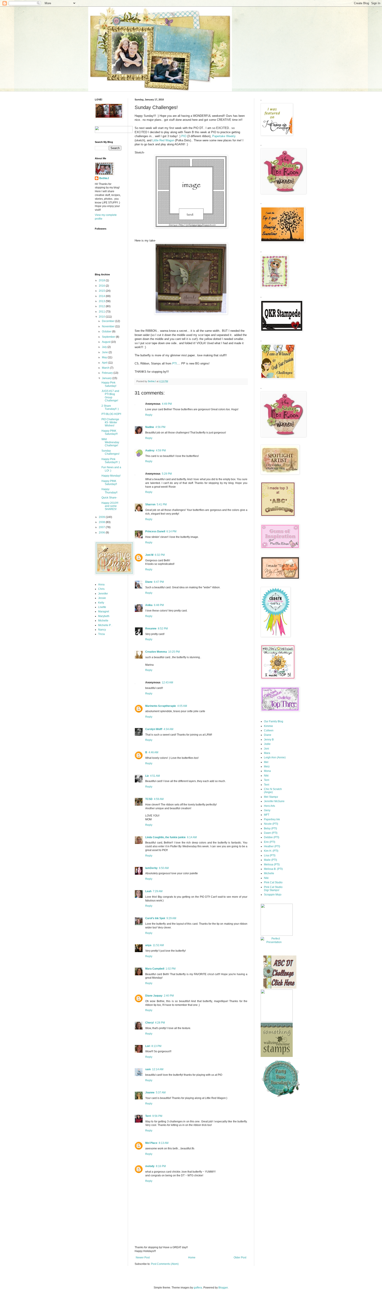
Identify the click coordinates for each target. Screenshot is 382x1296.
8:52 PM (163, 628)
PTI (174, 363)
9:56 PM (157, 1116)
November (108, 326)
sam (148, 1069)
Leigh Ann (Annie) (275, 757)
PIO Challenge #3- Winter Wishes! (110, 422)
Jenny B (269, 739)
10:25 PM (174, 651)
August (106, 341)
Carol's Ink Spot (155, 918)
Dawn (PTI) (270, 832)
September (109, 336)
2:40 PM (169, 995)
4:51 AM (155, 775)
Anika (149, 605)
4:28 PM (160, 1022)
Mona (267, 771)
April (105, 362)
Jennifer (103, 593)
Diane (149, 581)
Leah (148, 891)
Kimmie (268, 726)
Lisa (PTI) (269, 855)
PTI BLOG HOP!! (111, 414)
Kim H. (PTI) (271, 850)
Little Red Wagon (163, 140)
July (104, 347)
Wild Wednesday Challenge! (110, 442)
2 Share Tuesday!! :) (110, 407)
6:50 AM (164, 868)
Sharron (150, 504)
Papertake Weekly (224, 136)
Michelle (103, 620)
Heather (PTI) (272, 846)
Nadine (149, 427)
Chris (101, 588)
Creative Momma (156, 651)
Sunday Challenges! (110, 452)
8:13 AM (163, 1143)
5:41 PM (162, 504)
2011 (102, 311)
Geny (267, 810)
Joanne (150, 1092)
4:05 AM (182, 705)
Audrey (150, 450)
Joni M (149, 554)
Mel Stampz (271, 796)
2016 (102, 285)
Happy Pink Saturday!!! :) (110, 461)
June (105, 352)
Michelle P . (105, 625)
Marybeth (103, 616)
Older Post (240, 1257)
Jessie (102, 598)
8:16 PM (161, 1166)
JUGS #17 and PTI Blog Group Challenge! (110, 395)
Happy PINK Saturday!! (109, 482)
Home (191, 1257)
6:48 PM (159, 605)
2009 (102, 517)
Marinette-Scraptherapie (160, 705)
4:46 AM (153, 752)
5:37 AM (161, 1092)
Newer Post (143, 1257)
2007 (102, 527)
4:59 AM (159, 799)
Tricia (101, 634)
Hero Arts (269, 805)
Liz (147, 775)
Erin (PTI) (269, 842)
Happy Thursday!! (109, 491)
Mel (266, 762)
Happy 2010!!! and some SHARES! (109, 506)
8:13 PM (156, 1046)
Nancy (102, 629)
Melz (267, 766)
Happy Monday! (110, 475)
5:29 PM (167, 473)
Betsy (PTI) (270, 828)
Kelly (101, 602)
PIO (183, 136)
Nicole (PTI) (271, 823)
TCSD (149, 799)
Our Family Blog (273, 721)
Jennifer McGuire (274, 801)
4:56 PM (160, 427)
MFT (266, 814)
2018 (102, 280)
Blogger (223, 1287)
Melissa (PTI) (272, 864)
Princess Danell (155, 531)
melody (150, 1166)
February (107, 372)
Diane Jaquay (153, 995)
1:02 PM (171, 968)
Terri (148, 1116)
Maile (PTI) (270, 859)
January (107, 378)
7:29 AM (157, 891)
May (105, 357)
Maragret (103, 611)
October (107, 331)
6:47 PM (159, 581)
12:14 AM (157, 1069)
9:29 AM (171, 918)
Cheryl (149, 1022)
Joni (266, 748)
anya (148, 945)
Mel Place (151, 1143)
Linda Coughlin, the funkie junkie (165, 837)
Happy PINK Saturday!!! (109, 432)
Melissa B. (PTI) (273, 868)
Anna (101, 584)
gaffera (198, 1287)
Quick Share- (109, 497)
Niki (266, 775)
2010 (102, 316)
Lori (147, 1046)
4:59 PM (161, 450)
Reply (148, 414)
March (106, 367)
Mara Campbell (154, 968)
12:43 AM (167, 682)
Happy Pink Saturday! (108, 384)
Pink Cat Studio (273, 882)
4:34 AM (168, 729)
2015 (102, 290)
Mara (267, 753)
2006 (102, 532)
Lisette (102, 607)
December (108, 321)
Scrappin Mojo (272, 894)
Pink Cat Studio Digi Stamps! (273, 889)
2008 (102, 522)
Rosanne (151, 628)
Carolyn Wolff (153, 729)
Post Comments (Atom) (165, 1263)
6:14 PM (171, 531)
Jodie (267, 744)
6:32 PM (160, 554)
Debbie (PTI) (271, 837)
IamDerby (151, 868)
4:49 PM (167, 403)
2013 (102, 301)
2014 (102, 296)
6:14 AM (192, 837)
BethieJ (104, 178)
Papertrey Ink (272, 819)
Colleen (268, 730)
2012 (102, 306)
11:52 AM (158, 945)
